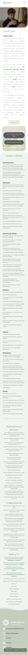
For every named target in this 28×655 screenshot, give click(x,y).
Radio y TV (14, 122)
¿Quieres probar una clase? (14, 142)
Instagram (9, 647)
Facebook (8, 642)
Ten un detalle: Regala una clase (14, 135)
